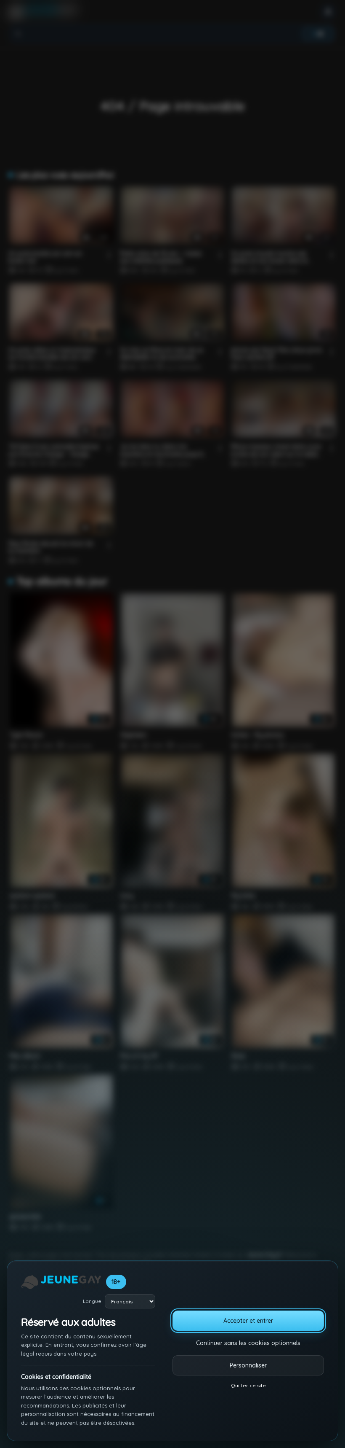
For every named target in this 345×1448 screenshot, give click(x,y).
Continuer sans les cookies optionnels (248, 1343)
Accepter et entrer (248, 1320)
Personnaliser (248, 1365)
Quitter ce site (248, 1385)
